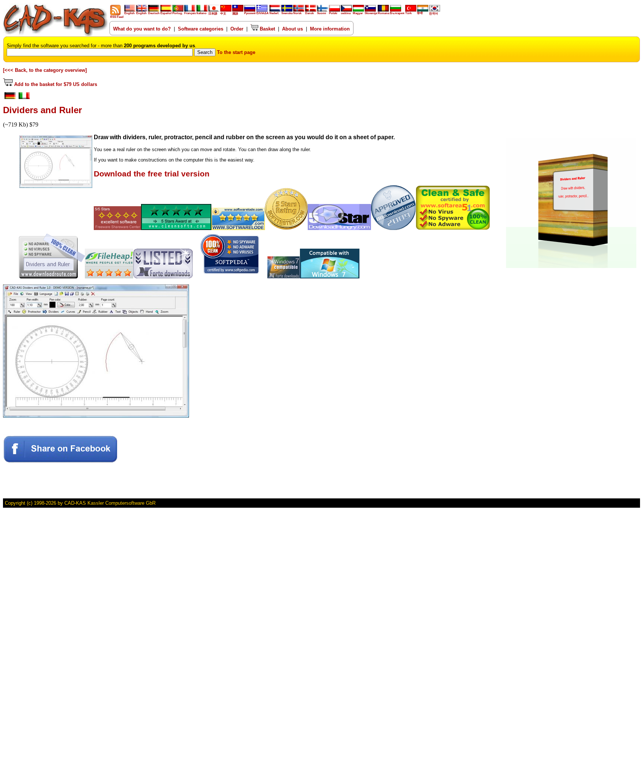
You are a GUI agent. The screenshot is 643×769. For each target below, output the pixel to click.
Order (236, 29)
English (129, 13)
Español (166, 13)
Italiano (201, 13)
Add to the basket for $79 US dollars (55, 84)
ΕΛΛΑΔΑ (262, 13)
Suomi (321, 13)
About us (292, 29)
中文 (223, 13)
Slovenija (371, 13)
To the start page (236, 52)
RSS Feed (117, 17)
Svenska (286, 13)
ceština (346, 13)
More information (330, 29)
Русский (250, 13)
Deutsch (154, 13)
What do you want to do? (142, 29)
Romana (383, 13)
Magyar (358, 13)
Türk (408, 13)
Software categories (200, 29)
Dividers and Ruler (42, 110)
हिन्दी (420, 13)
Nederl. (274, 13)
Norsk (297, 13)
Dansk (309, 13)
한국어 (433, 13)
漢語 (235, 13)
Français (190, 13)
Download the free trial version (151, 173)
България (397, 13)
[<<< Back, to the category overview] (45, 70)
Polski (333, 13)
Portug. (177, 13)
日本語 (212, 13)
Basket (266, 29)
